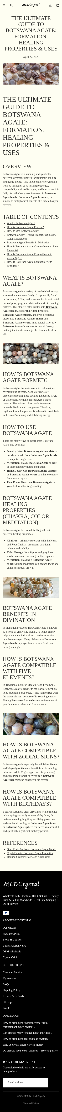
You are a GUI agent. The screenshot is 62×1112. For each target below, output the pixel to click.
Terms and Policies (31, 1103)
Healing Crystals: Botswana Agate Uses (28, 856)
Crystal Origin (10, 957)
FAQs (6, 984)
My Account (9, 978)
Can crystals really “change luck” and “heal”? (27, 1032)
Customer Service (12, 972)
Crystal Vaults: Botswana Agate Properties (30, 853)
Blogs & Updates (12, 939)
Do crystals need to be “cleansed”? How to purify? (30, 1050)
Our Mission (9, 927)
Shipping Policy (11, 990)
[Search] (11, 5)
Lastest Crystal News (14, 945)
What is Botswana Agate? (21, 223)
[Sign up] (54, 1083)
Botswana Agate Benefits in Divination (28, 242)
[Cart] (58, 5)
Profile (6, 1008)
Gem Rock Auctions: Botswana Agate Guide (31, 849)
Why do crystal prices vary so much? (23, 1044)
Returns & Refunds (13, 996)
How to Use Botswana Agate (23, 230)
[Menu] (4, 5)
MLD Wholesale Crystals (34, 1096)
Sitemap (7, 1002)
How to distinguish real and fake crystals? (25, 1038)
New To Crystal (11, 933)
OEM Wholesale (12, 951)
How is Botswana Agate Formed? (25, 227)
